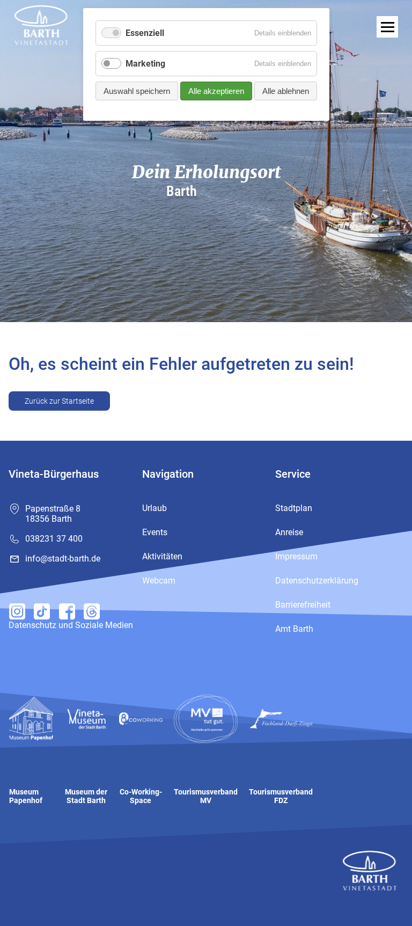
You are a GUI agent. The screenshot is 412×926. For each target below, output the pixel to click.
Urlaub (154, 508)
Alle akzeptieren (216, 91)
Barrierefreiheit (302, 605)
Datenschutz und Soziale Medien (71, 625)
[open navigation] (387, 27)
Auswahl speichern (137, 91)
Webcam (158, 580)
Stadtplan (293, 508)
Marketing (145, 64)
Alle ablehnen (285, 91)
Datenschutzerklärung (316, 580)
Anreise (289, 532)
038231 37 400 (54, 539)
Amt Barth (294, 629)
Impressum (296, 556)
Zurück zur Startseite (59, 401)
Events (154, 532)
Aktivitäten (162, 556)
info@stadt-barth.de (62, 558)
